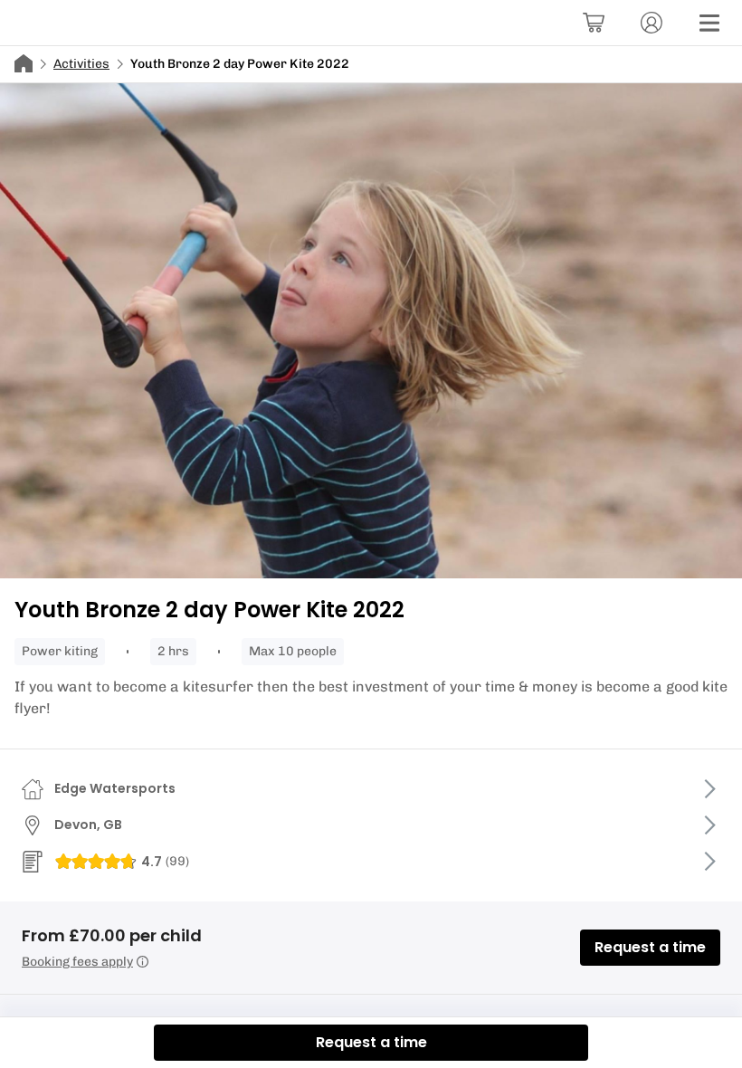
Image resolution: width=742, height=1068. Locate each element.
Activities (81, 64)
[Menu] (709, 23)
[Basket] (594, 23)
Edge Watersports (115, 788)
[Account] (651, 23)
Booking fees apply (77, 961)
